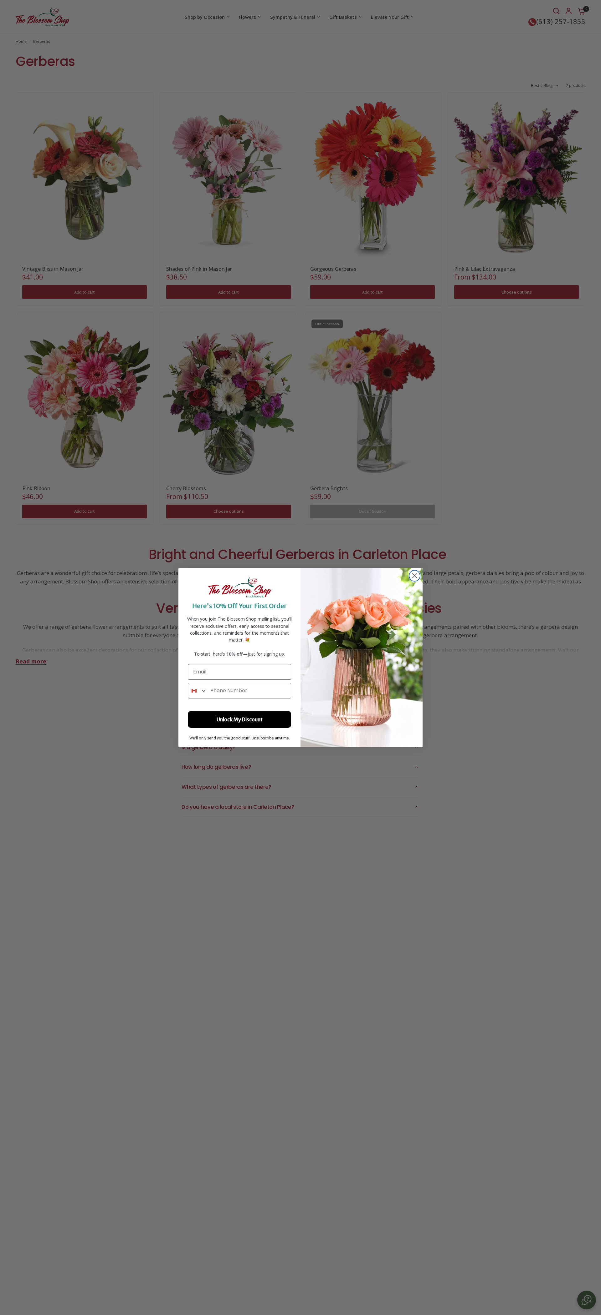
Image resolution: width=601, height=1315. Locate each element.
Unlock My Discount (240, 719)
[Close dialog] (414, 575)
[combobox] (197, 690)
